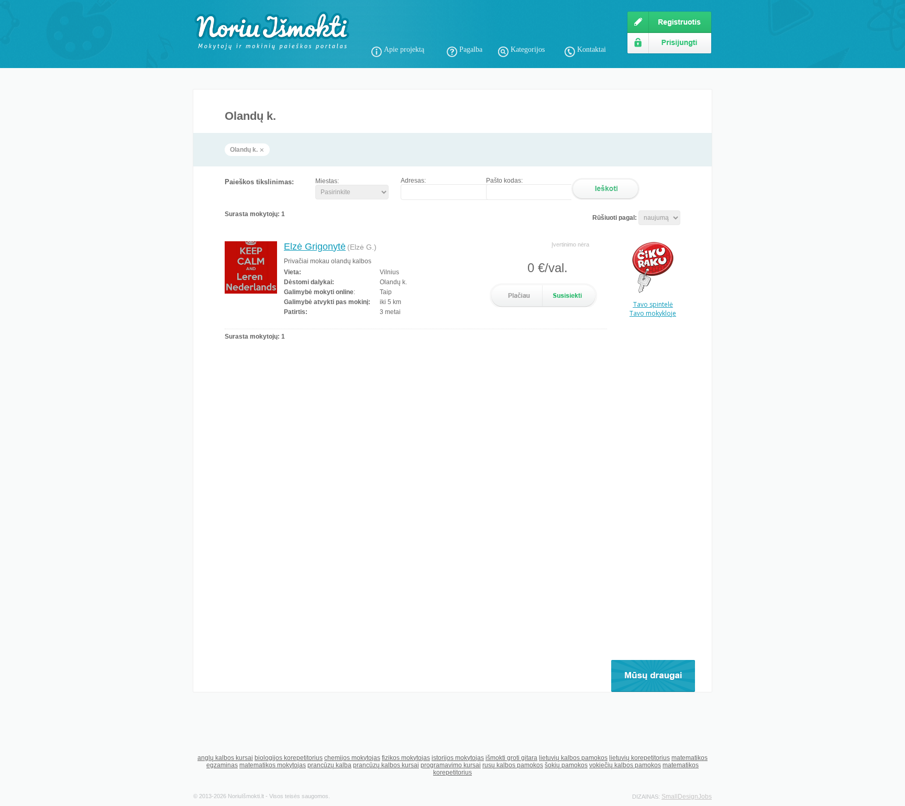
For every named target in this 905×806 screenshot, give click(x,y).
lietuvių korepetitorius (639, 758)
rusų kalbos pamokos (512, 765)
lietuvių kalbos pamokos (573, 758)
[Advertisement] (493, 26)
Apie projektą (404, 49)
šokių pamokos (566, 765)
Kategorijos (528, 49)
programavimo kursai (451, 765)
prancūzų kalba (329, 765)
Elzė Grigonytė (315, 246)
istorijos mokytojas (458, 758)
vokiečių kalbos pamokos (625, 765)
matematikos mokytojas (272, 765)
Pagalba (470, 49)
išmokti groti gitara (511, 758)
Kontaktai (591, 49)
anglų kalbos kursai (225, 758)
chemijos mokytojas (352, 758)
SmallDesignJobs (686, 796)
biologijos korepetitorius (289, 758)
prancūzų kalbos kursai (386, 765)
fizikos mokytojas (406, 758)
